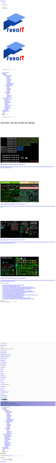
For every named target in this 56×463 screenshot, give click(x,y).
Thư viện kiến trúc (6, 111)
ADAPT (8, 91)
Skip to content (3, 0)
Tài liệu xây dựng (6, 98)
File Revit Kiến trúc (3, 395)
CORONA (9, 82)
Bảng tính (6, 104)
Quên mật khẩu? (3, 461)
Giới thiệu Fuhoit (3, 345)
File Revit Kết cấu (3, 397)
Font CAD (2, 393)
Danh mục (2, 301)
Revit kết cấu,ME (8, 107)
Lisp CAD (6, 103)
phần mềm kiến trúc (8, 75)
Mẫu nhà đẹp (2, 360)
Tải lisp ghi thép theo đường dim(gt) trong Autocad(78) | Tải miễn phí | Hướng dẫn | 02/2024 (19, 298)
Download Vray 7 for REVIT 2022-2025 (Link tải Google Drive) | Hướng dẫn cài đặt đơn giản (19, 287)
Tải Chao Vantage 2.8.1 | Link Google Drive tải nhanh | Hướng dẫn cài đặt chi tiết (17, 288)
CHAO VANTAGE (10, 83)
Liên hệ (4, 112)
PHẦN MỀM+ (9, 97)
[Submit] (3, 118)
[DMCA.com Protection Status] (3, 399)
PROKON (9, 88)
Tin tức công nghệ (3, 358)
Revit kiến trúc (7, 108)
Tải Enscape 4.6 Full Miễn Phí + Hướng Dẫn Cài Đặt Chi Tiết (13, 295)
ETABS (8, 86)
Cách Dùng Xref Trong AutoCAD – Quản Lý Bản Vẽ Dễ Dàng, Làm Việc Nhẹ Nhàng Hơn (19, 291)
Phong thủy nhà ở (3, 352)
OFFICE (8, 93)
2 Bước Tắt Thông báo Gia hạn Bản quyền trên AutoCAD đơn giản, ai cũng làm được (17, 290)
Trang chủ (4, 73)
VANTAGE (2, 378)
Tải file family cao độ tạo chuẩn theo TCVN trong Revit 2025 (13, 284)
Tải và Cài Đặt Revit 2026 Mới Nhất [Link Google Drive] (13, 296)
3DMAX (8, 78)
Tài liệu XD (7, 106)
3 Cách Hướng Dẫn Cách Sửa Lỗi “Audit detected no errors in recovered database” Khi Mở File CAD (20, 294)
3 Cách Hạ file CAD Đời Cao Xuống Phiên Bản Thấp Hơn (13, 293)
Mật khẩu (2, 457)
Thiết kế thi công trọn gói (4, 356)
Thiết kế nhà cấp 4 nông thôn (5, 354)
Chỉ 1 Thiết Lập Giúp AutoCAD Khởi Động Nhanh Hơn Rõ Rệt (14, 292)
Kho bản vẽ (7, 100)
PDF (8, 94)
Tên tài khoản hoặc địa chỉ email (6, 455)
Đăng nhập (10, 459)
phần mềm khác (7, 92)
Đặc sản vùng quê (6, 72)
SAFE (8, 87)
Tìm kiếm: (4, 69)
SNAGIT (8, 96)
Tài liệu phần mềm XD (4, 391)
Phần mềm (4, 74)
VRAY (8, 81)
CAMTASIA (9, 95)
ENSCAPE (9, 80)
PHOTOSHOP (9, 84)
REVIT (8, 77)
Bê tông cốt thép (5, 110)
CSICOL (8, 90)
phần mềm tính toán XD (9, 85)
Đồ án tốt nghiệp (8, 102)
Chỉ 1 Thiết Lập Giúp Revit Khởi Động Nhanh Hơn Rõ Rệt (13, 289)
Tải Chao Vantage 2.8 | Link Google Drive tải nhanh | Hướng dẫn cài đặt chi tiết (16, 297)
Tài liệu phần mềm (8, 105)
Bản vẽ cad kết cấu (8, 99)
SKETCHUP (9, 79)
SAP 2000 (9, 89)
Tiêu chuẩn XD (7, 101)
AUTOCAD (9, 76)
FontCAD (6, 109)
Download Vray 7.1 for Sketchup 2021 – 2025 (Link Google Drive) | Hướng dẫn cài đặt (18, 286)
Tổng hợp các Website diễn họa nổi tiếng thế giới (11, 285)
